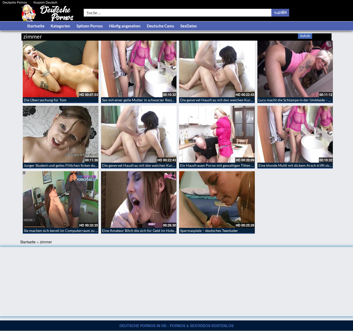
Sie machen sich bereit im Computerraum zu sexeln (64, 230)
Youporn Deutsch (45, 2)
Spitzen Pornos (89, 26)
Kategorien (60, 26)
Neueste (290, 35)
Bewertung (321, 35)
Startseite (35, 26)
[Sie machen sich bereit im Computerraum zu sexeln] (60, 199)
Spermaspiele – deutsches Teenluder (209, 230)
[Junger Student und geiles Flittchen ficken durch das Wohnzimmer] (60, 134)
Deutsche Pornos (15, 2)
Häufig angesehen (125, 26)
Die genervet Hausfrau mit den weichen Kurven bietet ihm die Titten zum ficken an (246, 100)
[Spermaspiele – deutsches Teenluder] (217, 199)
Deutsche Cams (160, 26)
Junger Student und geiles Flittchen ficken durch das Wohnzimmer (76, 165)
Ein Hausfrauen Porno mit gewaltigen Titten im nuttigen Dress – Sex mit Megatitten (246, 165)
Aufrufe (305, 35)
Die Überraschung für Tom (45, 100)
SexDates (188, 26)
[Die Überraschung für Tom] (60, 69)
